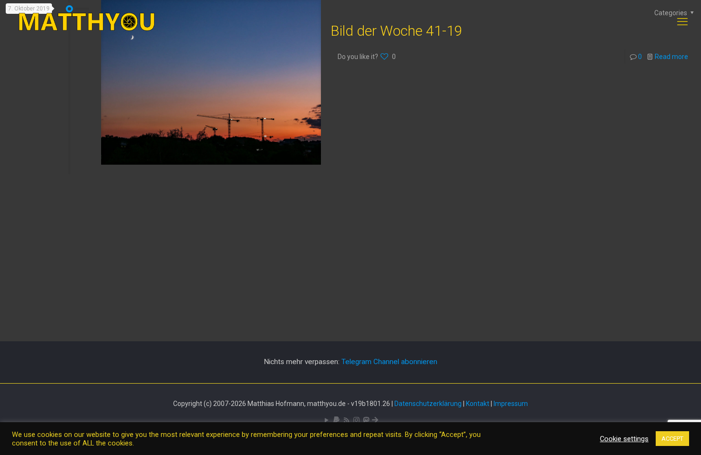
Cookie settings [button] (624, 439)
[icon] (336, 420)
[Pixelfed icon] (356, 420)
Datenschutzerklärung (428, 403)
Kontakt (477, 403)
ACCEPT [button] (672, 438)
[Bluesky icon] (375, 420)
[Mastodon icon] (366, 420)
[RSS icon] (346, 420)
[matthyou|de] (86, 21)
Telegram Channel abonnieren (389, 361)
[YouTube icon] (326, 420)
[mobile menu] (682, 22)
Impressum (511, 403)
